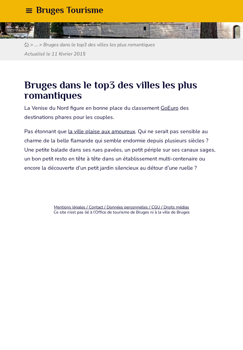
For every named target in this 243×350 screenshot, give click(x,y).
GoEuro (169, 108)
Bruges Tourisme (69, 10)
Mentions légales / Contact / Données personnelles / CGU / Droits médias (121, 207)
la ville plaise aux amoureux (101, 131)
